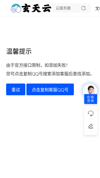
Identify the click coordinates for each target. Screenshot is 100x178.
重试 (15, 89)
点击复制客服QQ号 (50, 89)
